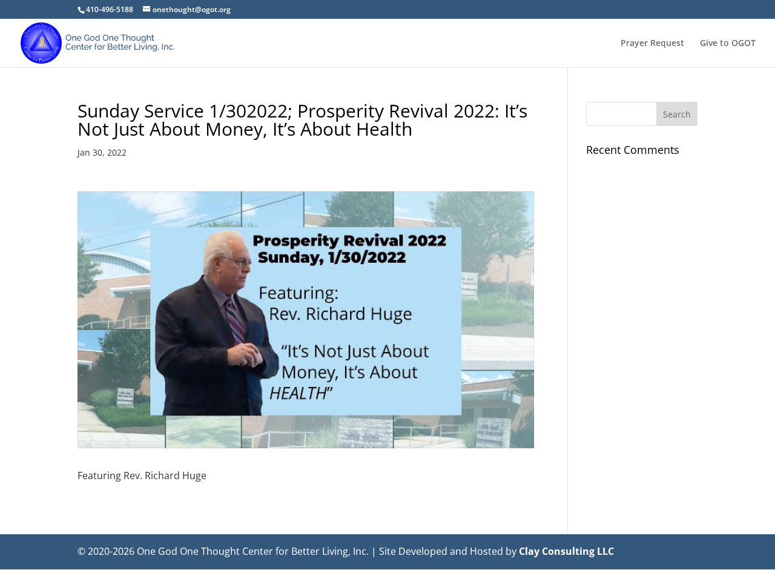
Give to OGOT (728, 43)
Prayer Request (652, 43)
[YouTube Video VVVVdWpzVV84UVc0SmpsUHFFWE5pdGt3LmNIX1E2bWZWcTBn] (306, 319)
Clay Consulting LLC (566, 551)
